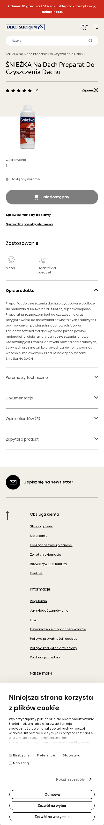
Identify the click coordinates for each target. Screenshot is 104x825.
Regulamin (38, 601)
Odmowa (52, 794)
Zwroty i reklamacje (45, 554)
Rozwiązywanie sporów (48, 563)
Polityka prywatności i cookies (53, 638)
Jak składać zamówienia (49, 610)
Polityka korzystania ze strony (53, 648)
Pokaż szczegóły (70, 779)
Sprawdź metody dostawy (28, 214)
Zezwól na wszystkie (52, 817)
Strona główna (41, 526)
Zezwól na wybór (52, 805)
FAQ (33, 619)
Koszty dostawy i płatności (51, 545)
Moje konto (39, 535)
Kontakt (36, 573)
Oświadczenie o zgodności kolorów (58, 629)
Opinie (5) (90, 90)
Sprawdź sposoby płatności (29, 224)
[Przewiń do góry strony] (7, 515)
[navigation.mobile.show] (95, 27)
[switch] (34, 755)
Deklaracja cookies (45, 657)
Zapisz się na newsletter (48, 482)
